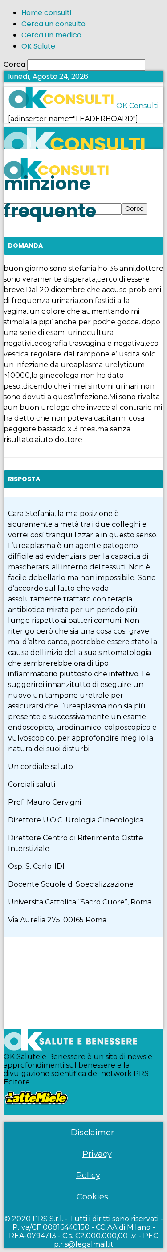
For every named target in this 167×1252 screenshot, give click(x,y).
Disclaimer (92, 1132)
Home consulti (46, 13)
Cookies (92, 1197)
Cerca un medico (51, 35)
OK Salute (38, 46)
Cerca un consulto (53, 24)
